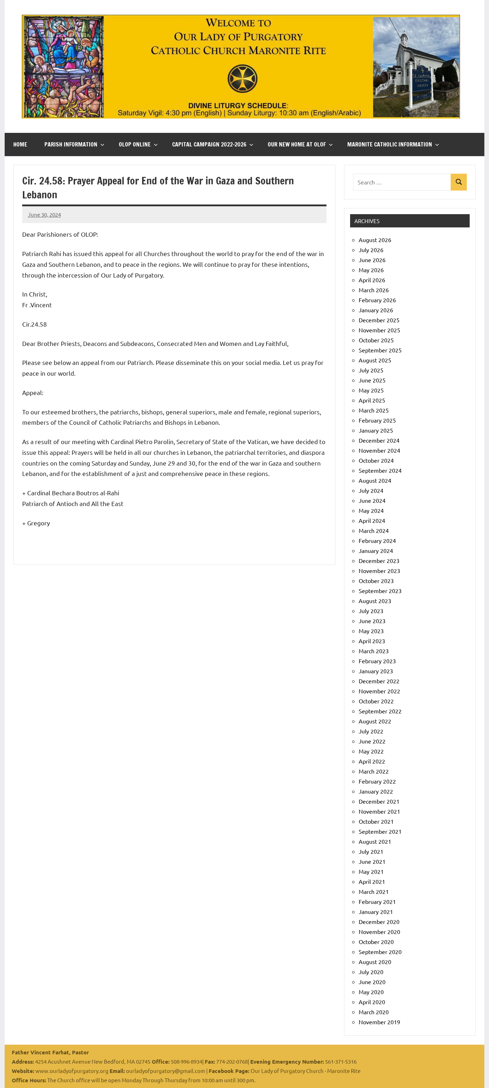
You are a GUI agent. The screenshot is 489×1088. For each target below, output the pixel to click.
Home (20, 144)
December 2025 (379, 319)
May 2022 (371, 751)
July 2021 (371, 851)
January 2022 (376, 791)
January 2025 (376, 430)
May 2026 (371, 269)
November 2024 (379, 450)
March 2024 (374, 530)
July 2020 (371, 971)
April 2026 (372, 279)
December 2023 (379, 560)
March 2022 (374, 771)
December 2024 (379, 440)
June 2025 (372, 380)
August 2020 (375, 961)
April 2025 (372, 400)
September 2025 (380, 349)
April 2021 (372, 881)
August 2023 (375, 600)
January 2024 (376, 550)
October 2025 (376, 339)
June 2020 (372, 981)
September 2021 (380, 831)
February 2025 (377, 420)
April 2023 (372, 640)
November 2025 (379, 329)
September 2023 (380, 590)
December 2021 (379, 801)
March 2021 (374, 891)
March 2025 (374, 410)
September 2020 (380, 951)
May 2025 (371, 390)
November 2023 (379, 570)
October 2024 (376, 460)
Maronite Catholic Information (389, 144)
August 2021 (375, 841)
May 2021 (371, 871)
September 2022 (380, 710)
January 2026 (376, 309)
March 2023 (374, 650)
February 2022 (377, 781)
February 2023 (377, 660)
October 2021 (376, 821)
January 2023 (376, 670)
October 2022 (376, 700)
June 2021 (372, 861)
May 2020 (371, 991)
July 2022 (371, 731)
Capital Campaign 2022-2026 (209, 144)
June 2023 (372, 620)
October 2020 (376, 941)
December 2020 (379, 921)
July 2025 (371, 370)
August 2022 (375, 720)
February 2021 (377, 901)
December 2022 (379, 680)
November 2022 (379, 690)
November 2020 (379, 931)
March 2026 (374, 289)
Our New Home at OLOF (297, 144)
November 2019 (379, 1021)
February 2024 (377, 540)
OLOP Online (135, 144)
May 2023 (371, 630)
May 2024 (371, 510)
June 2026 (372, 259)
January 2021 (376, 911)
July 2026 (371, 249)
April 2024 (372, 520)
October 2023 (376, 580)
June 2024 (372, 500)
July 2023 (371, 610)
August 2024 (375, 480)
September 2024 (380, 470)
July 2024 (371, 490)
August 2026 (375, 239)
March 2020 (374, 1011)
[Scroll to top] (474, 1073)
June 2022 (372, 741)
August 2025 (375, 360)
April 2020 (372, 1001)
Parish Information (70, 144)
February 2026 (377, 299)
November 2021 (379, 811)
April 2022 (372, 761)
